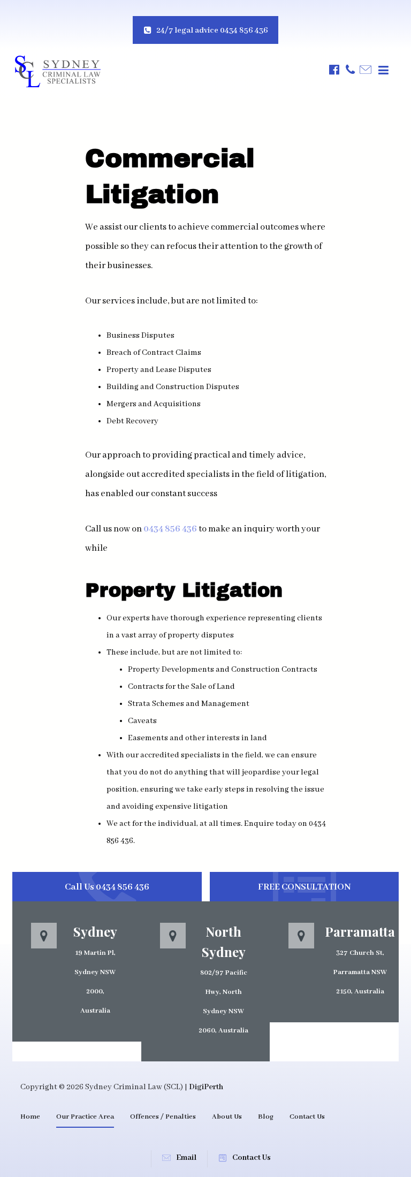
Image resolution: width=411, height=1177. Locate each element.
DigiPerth (206, 1087)
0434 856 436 (170, 529)
